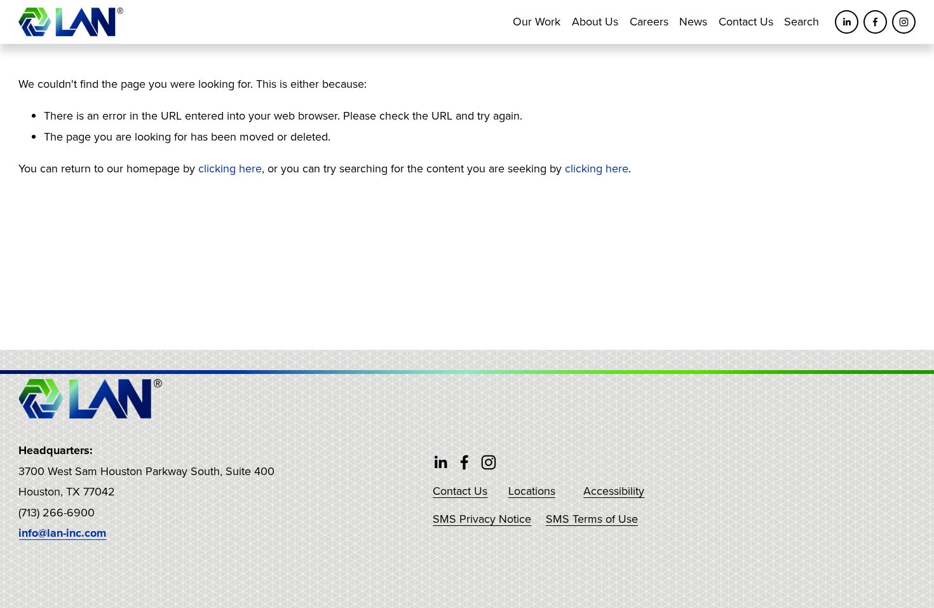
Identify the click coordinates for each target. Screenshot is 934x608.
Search (801, 21)
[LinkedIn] (846, 22)
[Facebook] (875, 22)
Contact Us (746, 21)
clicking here (230, 168)
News (693, 21)
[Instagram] (904, 22)
